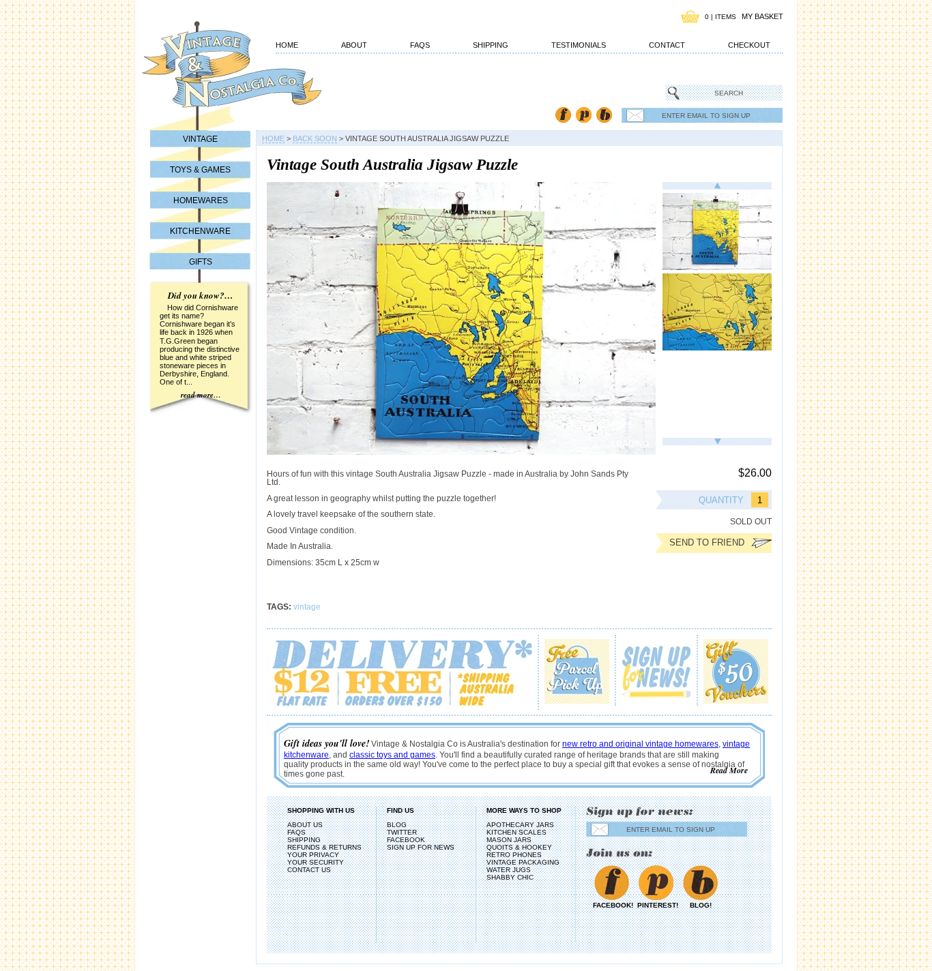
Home (287, 45)
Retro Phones (514, 854)
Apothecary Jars (520, 824)
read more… (201, 394)
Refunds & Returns (324, 847)
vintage (307, 607)
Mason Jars (508, 839)
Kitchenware (200, 231)
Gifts (200, 262)
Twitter (402, 832)
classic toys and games (392, 755)
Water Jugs (508, 869)
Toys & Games (200, 170)
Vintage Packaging (522, 862)
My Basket (762, 16)
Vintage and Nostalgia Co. (207, 73)
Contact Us (309, 869)
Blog (604, 114)
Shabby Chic (510, 877)
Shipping (490, 45)
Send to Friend (706, 542)
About (354, 45)
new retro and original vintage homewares (640, 744)
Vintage (200, 139)
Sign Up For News (420, 847)
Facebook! (611, 905)
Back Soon (315, 138)
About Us (305, 824)
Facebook (563, 114)
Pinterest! (656, 905)
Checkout (749, 45)
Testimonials (578, 45)
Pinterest (583, 114)
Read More (729, 770)
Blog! (701, 905)
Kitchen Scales (516, 832)
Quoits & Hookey (519, 847)
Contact (667, 45)
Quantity (721, 500)
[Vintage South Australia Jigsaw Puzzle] (717, 231)
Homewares (200, 200)
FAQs (420, 45)
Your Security (315, 862)
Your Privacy (313, 854)
